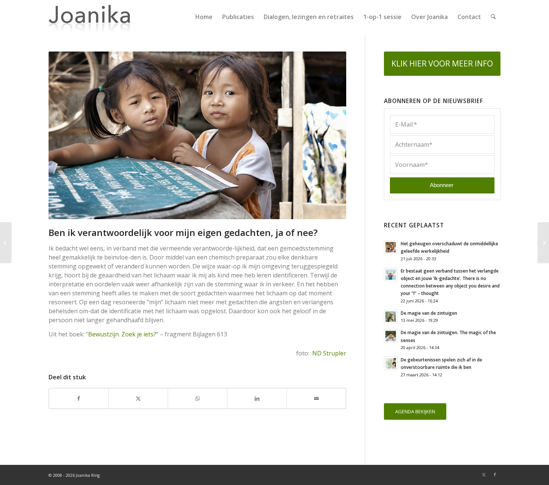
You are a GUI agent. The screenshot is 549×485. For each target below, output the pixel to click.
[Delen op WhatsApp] (197, 398)
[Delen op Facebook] (78, 398)
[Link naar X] (483, 474)
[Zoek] (493, 17)
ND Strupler (329, 353)
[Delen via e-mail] (316, 398)
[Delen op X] (138, 398)
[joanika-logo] (89, 17)
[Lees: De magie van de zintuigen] (390, 316)
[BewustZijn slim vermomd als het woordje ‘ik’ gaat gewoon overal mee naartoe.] (543, 242)
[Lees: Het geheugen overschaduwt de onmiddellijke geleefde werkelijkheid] (390, 247)
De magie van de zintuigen (429, 313)
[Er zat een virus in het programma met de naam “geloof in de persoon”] (6, 242)
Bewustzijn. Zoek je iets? (122, 334)
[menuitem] (203, 17)
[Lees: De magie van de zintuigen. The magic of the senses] (390, 336)
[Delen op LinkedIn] (256, 398)
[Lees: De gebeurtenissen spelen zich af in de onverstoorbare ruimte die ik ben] (390, 363)
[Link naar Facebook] (494, 474)
